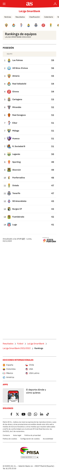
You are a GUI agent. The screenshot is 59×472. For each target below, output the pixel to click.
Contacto (6, 435)
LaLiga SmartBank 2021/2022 (17, 348)
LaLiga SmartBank (29, 11)
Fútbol (20, 344)
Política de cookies (10, 439)
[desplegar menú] (4, 4)
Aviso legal (17, 435)
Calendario (48, 17)
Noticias (7, 17)
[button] (29, 457)
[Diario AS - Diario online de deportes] (29, 4)
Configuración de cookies (30, 439)
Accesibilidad (48, 439)
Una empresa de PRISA (30, 451)
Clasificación (34, 17)
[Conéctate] (55, 3)
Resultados (20, 17)
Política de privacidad (32, 435)
